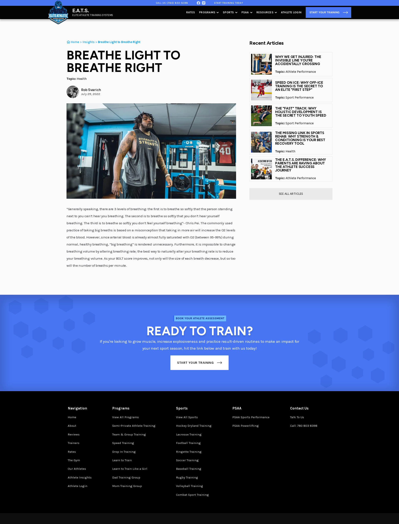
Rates (190, 12)
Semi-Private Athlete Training (133, 426)
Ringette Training (189, 452)
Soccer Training (187, 460)
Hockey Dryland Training (194, 426)
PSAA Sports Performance (251, 417)
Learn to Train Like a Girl (129, 469)
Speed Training (123, 443)
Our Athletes (77, 469)
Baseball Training (188, 469)
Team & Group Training (129, 434)
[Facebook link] (198, 3)
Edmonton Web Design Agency (293, 520)
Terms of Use (117, 518)
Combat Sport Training (192, 495)
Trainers (73, 443)
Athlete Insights (80, 477)
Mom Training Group (127, 486)
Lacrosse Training (189, 434)
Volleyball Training (189, 486)
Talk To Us (297, 417)
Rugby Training (187, 477)
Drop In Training (124, 452)
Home (72, 417)
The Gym (74, 460)
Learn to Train (122, 460)
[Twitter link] (204, 3)
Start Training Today (228, 3)
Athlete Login (291, 12)
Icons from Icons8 (321, 519)
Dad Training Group (126, 477)
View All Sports (187, 417)
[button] (209, 12)
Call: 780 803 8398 (303, 426)
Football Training (188, 443)
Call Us (172, 3)
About (72, 426)
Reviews (74, 434)
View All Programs (125, 417)
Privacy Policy (97, 518)
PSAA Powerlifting (245, 426)
